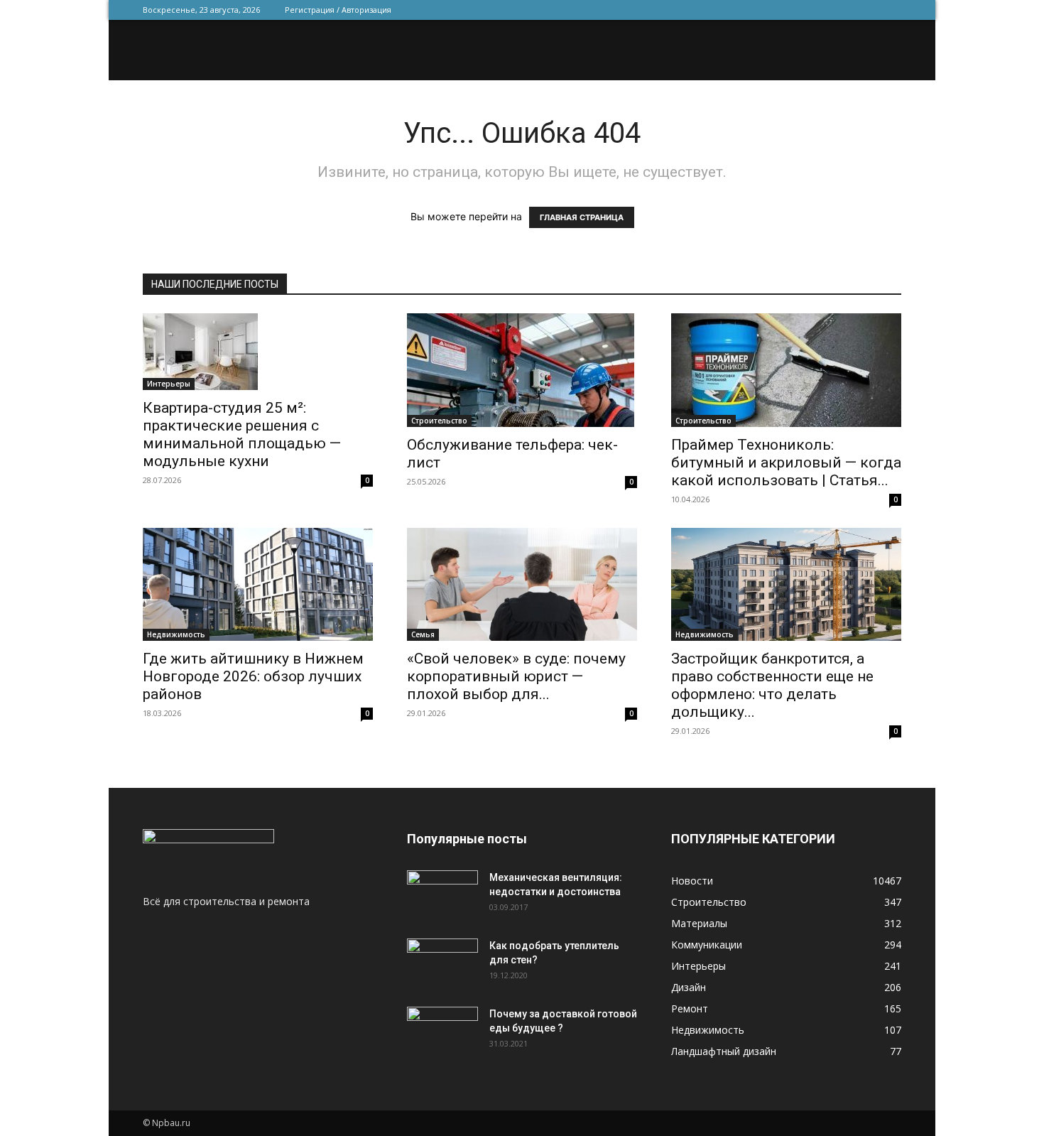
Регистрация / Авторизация (338, 9)
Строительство (439, 421)
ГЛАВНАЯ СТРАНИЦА (582, 217)
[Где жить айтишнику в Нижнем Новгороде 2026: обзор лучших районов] (258, 584)
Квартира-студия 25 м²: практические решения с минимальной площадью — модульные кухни (242, 434)
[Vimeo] (843, 10)
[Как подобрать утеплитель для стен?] (442, 963)
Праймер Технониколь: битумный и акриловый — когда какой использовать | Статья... (786, 462)
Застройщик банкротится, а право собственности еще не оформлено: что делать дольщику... (772, 685)
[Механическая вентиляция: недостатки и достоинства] (442, 892)
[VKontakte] (867, 10)
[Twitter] (820, 10)
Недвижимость (176, 634)
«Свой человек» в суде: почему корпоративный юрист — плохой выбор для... (516, 676)
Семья (423, 634)
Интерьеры (168, 384)
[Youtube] (890, 10)
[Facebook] (797, 10)
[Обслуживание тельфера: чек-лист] (522, 370)
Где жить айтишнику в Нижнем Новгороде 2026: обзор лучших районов (253, 676)
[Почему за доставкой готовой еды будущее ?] (442, 1031)
